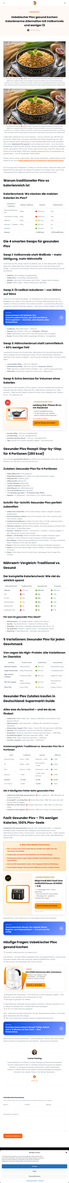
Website (48, 1105)
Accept (34, 1166)
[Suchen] (4, 3)
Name (5, 1105)
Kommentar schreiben (10, 1114)
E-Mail (27, 1105)
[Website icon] (34, 1076)
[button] (66, 1152)
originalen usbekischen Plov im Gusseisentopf (46, 151)
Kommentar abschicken (13, 1136)
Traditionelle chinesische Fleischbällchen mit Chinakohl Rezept (29, 855)
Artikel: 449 (34, 1080)
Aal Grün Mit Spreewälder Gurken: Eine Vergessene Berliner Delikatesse (32, 864)
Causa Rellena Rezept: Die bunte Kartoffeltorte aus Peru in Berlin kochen (33, 867)
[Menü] (65, 3)
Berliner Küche (34, 12)
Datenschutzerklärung (31, 1180)
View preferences (34, 1176)
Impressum (41, 1180)
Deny (34, 1171)
